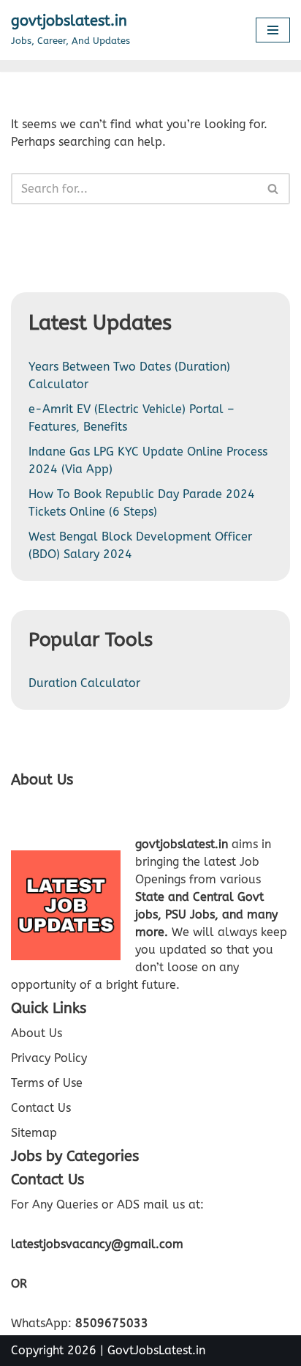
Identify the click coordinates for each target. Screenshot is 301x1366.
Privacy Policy (49, 1058)
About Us (36, 1033)
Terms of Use (47, 1083)
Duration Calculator (84, 683)
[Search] (273, 188)
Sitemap (34, 1133)
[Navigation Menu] (273, 30)
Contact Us (41, 1108)
